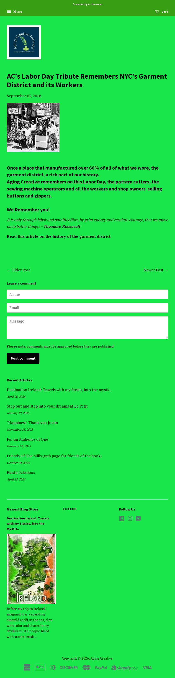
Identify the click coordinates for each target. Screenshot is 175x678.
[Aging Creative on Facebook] (121, 519)
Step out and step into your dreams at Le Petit (47, 406)
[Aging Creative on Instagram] (129, 519)
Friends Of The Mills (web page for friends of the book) (54, 455)
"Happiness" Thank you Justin (32, 422)
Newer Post (153, 270)
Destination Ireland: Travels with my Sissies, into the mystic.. (59, 389)
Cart (164, 12)
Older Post (21, 270)
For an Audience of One (27, 439)
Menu (17, 11)
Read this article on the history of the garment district (59, 236)
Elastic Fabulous (21, 472)
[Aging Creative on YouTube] (138, 519)
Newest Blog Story (22, 509)
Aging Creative (101, 658)
